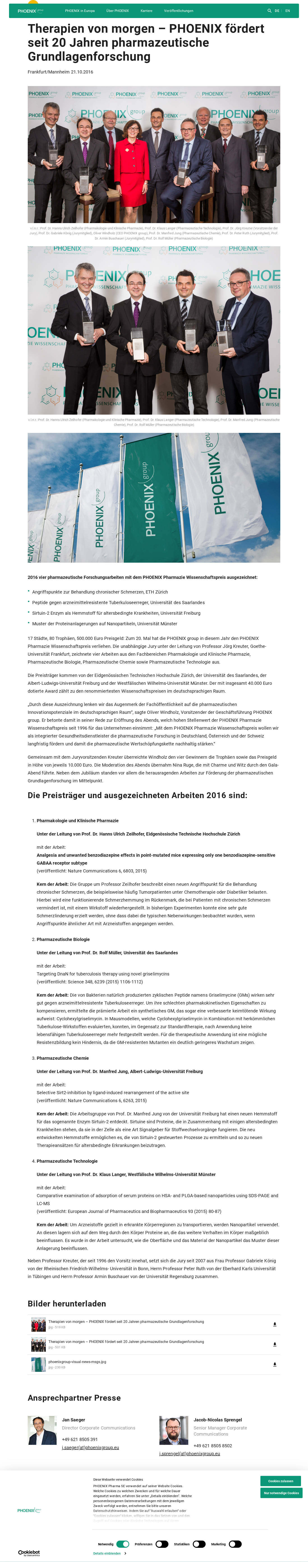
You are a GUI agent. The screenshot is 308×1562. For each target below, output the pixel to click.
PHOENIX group (31, 10)
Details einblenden (107, 1553)
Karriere (147, 11)
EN (287, 11)
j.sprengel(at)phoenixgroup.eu (189, 1453)
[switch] (162, 1544)
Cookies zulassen (280, 1481)
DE (276, 11)
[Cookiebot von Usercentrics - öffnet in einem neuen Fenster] (29, 1553)
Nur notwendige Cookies (281, 1493)
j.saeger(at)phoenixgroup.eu (90, 1447)
